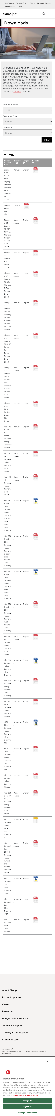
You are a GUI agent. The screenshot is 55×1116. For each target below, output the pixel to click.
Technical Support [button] (12, 1025)
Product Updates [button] (11, 997)
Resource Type (10, 116)
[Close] (47, 1061)
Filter (47, 140)
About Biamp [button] (9, 990)
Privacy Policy (31, 1095)
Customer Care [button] (10, 1039)
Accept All (27, 1101)
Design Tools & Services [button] (15, 1018)
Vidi (12, 154)
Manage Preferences (27, 1113)
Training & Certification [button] (15, 1032)
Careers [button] (6, 1004)
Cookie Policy (17, 1095)
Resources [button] (7, 1011)
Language (8, 127)
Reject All (27, 1107)
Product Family (10, 104)
